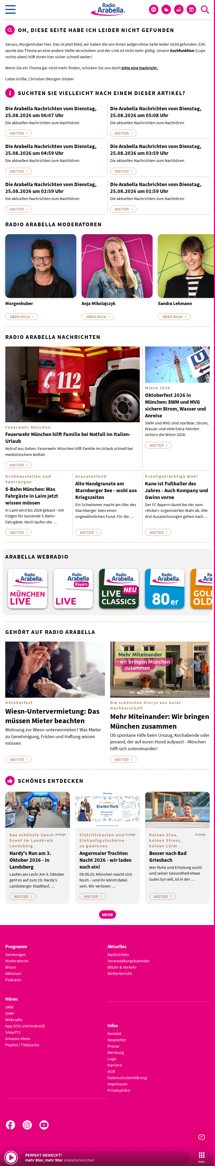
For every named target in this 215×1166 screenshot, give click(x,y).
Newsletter (117, 1039)
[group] (27, 588)
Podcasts (13, 979)
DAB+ (10, 1013)
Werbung (116, 1052)
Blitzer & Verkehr (122, 967)
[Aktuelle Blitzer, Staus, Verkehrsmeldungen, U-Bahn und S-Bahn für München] (179, 9)
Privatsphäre (119, 1090)
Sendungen (15, 954)
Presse (113, 1046)
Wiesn (10, 967)
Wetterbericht (120, 973)
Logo (112, 1058)
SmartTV (12, 1032)
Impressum (117, 1083)
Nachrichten (118, 954)
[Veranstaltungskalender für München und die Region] (191, 9)
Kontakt (114, 1033)
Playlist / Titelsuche (22, 1044)
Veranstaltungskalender (129, 960)
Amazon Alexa (17, 1038)
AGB (111, 1071)
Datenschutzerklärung (127, 1077)
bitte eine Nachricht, (139, 67)
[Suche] (205, 9)
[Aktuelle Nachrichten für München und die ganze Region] (153, 9)
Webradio (14, 1019)
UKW (9, 1007)
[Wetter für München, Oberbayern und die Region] (166, 9)
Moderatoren (17, 960)
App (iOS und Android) (25, 1025)
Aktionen (13, 973)
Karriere (115, 1065)
